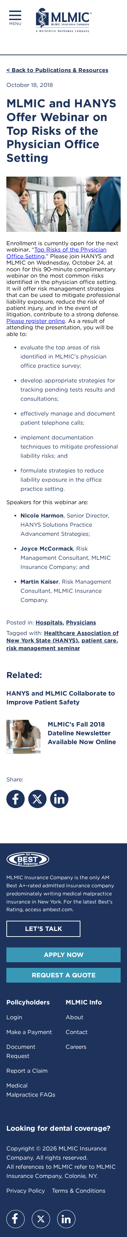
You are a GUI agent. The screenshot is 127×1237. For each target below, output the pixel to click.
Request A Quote (64, 975)
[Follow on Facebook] (15, 1219)
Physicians (81, 622)
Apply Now (64, 954)
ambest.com (57, 909)
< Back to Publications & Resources (57, 70)
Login (14, 1017)
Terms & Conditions (78, 1190)
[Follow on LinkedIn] (66, 1219)
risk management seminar (43, 648)
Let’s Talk (43, 928)
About (74, 1017)
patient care (98, 640)
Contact (76, 1032)
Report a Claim (27, 1070)
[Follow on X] (41, 1219)
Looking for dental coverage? (58, 1128)
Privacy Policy (25, 1190)
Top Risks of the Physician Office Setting (56, 252)
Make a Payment (29, 1032)
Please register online (35, 321)
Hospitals (49, 622)
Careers (76, 1046)
